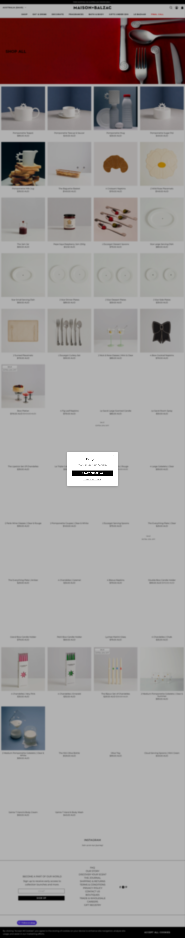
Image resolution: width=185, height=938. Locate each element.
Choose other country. (92, 479)
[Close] (114, 456)
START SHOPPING (92, 473)
